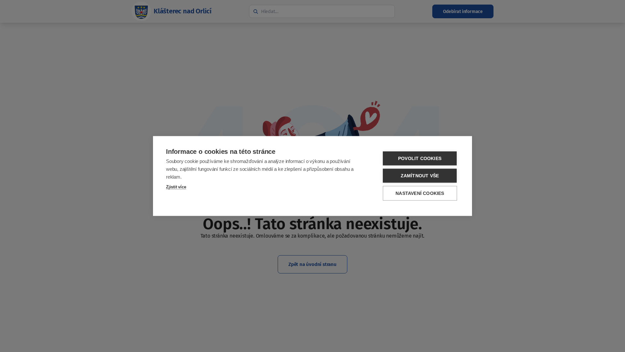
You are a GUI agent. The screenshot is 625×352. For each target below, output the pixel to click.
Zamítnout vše (420, 175)
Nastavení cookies (420, 193)
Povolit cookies (419, 158)
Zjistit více (176, 186)
